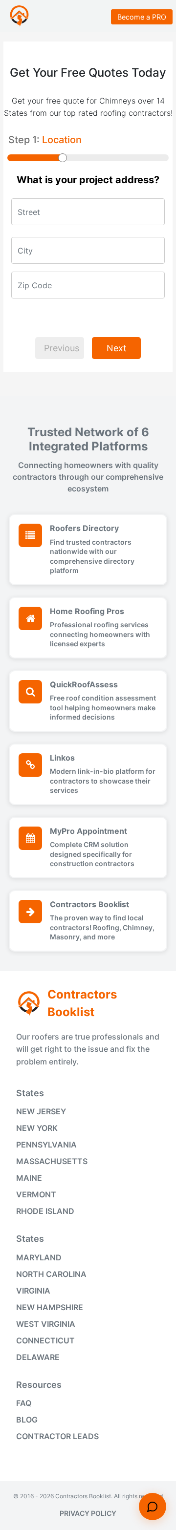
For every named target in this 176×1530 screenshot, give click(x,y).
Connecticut (45, 1340)
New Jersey (41, 1111)
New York (37, 1128)
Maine (29, 1178)
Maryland (39, 1257)
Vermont (36, 1194)
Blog (27, 1419)
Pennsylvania (46, 1144)
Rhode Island (45, 1211)
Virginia (33, 1291)
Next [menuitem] (117, 348)
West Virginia (45, 1324)
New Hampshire (49, 1307)
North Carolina (51, 1274)
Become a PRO (141, 17)
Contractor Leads (57, 1436)
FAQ (23, 1403)
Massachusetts (52, 1161)
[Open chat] (152, 1506)
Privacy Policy (88, 1513)
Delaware (38, 1357)
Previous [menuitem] (61, 348)
